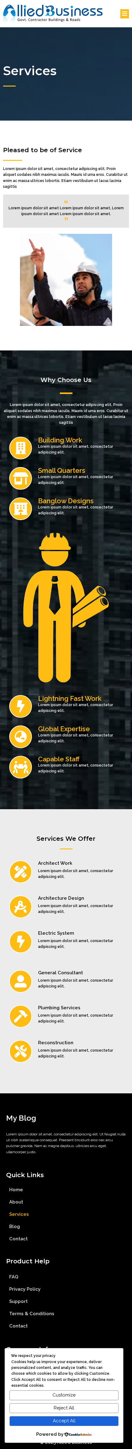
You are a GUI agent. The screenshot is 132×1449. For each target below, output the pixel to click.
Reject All (64, 1408)
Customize (64, 1395)
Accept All (64, 1421)
